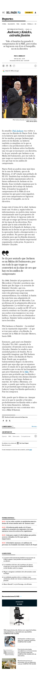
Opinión (4, 436)
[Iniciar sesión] (35, 12)
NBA (27, 372)
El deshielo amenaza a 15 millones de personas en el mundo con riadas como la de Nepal (19, 544)
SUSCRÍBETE (29, 12)
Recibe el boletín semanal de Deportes (16, 417)
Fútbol (4, 24)
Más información (6, 445)
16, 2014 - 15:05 (19, 58)
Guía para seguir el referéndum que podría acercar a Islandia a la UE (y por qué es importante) (19, 537)
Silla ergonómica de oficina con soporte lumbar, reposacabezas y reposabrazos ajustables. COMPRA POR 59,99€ (20, 632)
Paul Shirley (19, 56)
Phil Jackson (17, 131)
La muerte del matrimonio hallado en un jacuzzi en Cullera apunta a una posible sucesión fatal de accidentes (19, 559)
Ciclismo (23, 24)
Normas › (34, 426)
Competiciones (25, 436)
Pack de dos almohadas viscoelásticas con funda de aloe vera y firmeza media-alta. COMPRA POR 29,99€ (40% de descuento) (27, 652)
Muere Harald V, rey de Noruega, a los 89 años (18, 584)
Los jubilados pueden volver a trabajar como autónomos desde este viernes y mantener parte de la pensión (20, 578)
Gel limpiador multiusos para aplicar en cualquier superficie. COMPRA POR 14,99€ (27, 640)
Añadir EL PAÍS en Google (12, 71)
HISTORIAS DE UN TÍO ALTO (15, 29)
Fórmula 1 (30, 24)
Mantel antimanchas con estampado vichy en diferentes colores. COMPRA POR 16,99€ (27, 662)
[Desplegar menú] (3, 12)
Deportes (7, 19)
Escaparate (19, 603)
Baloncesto (11, 24)
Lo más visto (6, 553)
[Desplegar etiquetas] (35, 436)
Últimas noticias (8, 518)
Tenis (17, 24)
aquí (30, 449)
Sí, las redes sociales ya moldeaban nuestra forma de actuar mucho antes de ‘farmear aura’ (19, 522)
